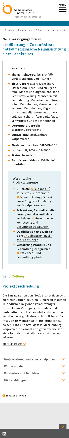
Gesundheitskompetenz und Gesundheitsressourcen (35, 222)
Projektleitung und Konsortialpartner (30, 359)
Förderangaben (14, 366)
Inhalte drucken (16, 395)
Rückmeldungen (15, 380)
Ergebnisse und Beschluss (21, 373)
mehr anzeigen (13, 343)
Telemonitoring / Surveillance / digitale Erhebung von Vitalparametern (35, 201)
